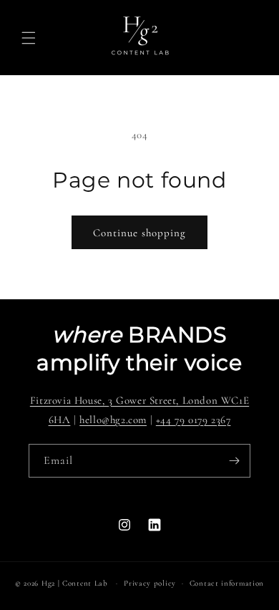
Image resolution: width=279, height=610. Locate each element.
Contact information (227, 583)
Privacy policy (150, 583)
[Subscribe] (234, 461)
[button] (28, 38)
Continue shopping (139, 232)
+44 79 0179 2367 (193, 419)
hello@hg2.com (113, 419)
